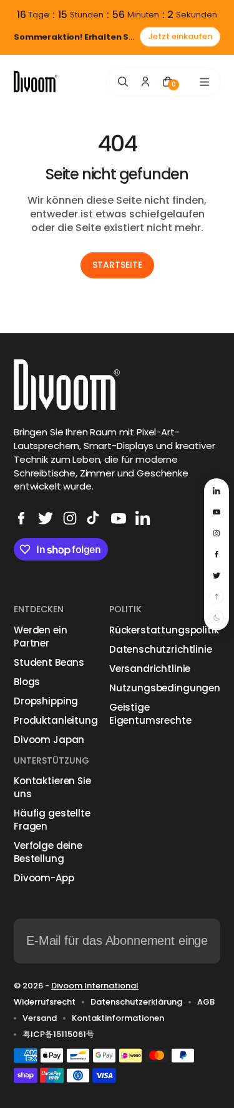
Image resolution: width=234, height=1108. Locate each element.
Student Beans (49, 662)
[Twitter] (45, 518)
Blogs (27, 681)
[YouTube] (118, 518)
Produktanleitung (56, 720)
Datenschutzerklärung (136, 1002)
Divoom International (95, 986)
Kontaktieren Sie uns (52, 787)
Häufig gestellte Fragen (52, 820)
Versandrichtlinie (149, 668)
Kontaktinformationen (118, 1018)
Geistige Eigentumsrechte (150, 714)
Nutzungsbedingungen (164, 687)
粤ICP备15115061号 (58, 1034)
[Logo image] (35, 82)
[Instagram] (69, 518)
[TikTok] (94, 518)
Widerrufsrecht (45, 1002)
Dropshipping (46, 701)
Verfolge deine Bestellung (48, 852)
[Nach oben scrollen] (216, 597)
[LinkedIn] (142, 518)
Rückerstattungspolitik (164, 630)
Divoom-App (44, 877)
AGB (206, 1002)
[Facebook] (21, 518)
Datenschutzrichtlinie (160, 649)
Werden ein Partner (40, 636)
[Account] (145, 81)
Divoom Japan (49, 739)
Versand (39, 1018)
